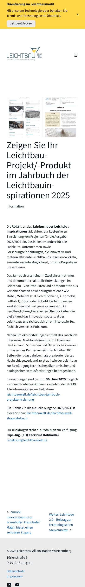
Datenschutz (16, 571)
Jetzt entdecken (21, 23)
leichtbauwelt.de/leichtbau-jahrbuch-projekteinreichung (33, 397)
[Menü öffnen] (75, 55)
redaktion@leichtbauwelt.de (27, 440)
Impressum (15, 576)
